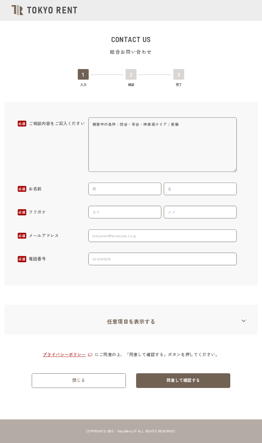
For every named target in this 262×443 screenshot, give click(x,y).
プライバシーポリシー (64, 354)
